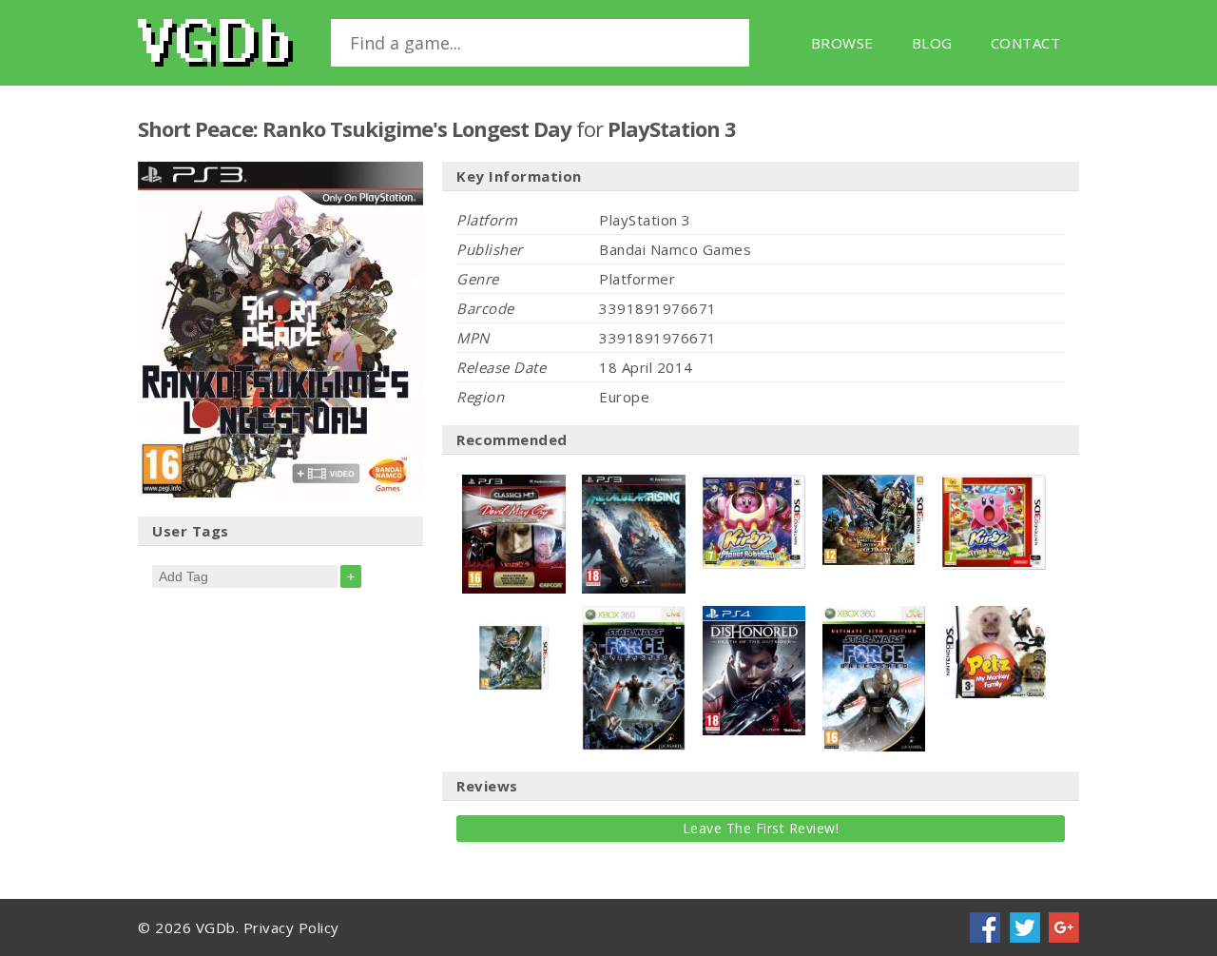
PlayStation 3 (672, 128)
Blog (932, 42)
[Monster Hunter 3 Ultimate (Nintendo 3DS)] (514, 615)
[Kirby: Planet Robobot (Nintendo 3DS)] (754, 484)
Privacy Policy (291, 927)
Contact (1026, 42)
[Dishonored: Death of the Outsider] (754, 615)
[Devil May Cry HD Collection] (514, 484)
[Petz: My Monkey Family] (994, 615)
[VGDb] (215, 43)
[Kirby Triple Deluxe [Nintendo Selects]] (994, 484)
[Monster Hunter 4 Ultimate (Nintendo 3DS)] (874, 484)
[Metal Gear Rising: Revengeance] (634, 484)
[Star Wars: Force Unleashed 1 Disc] (634, 615)
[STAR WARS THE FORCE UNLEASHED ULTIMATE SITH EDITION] (874, 615)
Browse (842, 42)
